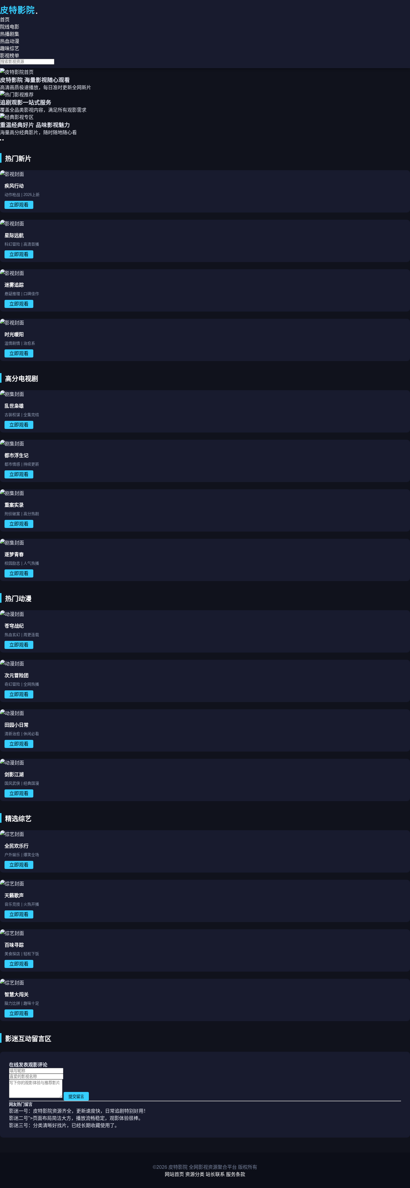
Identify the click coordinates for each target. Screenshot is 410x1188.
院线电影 (9, 26)
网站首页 (174, 1174)
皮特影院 (17, 10)
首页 (5, 19)
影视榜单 (9, 55)
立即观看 (19, 204)
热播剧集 (9, 34)
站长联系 (215, 1174)
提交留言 (76, 1096)
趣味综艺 (9, 48)
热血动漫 (9, 41)
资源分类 (194, 1174)
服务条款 (235, 1174)
